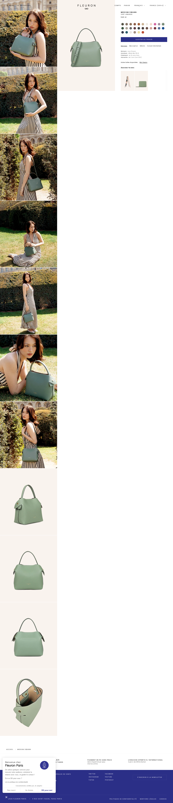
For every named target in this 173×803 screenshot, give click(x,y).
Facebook (109, 774)
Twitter (92, 774)
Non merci (11, 790)
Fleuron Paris (19, 799)
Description (133, 46)
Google (60, 762)
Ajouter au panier (144, 39)
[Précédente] (122, 81)
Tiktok (91, 780)
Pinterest (109, 780)
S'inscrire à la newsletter (149, 777)
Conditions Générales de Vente (56, 774)
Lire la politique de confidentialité (16, 782)
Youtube (108, 777)
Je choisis (29, 790)
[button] (6, 797)
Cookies (163, 799)
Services (124, 46)
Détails (142, 46)
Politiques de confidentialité (123, 799)
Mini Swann (143, 62)
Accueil (9, 749)
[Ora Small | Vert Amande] (141, 81)
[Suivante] (133, 81)
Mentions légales (148, 799)
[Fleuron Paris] (86, 5)
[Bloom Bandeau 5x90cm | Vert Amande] (127, 81)
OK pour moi (46, 790)
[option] (127, 81)
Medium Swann (24, 749)
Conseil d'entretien (154, 46)
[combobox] (139, 5)
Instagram (94, 777)
